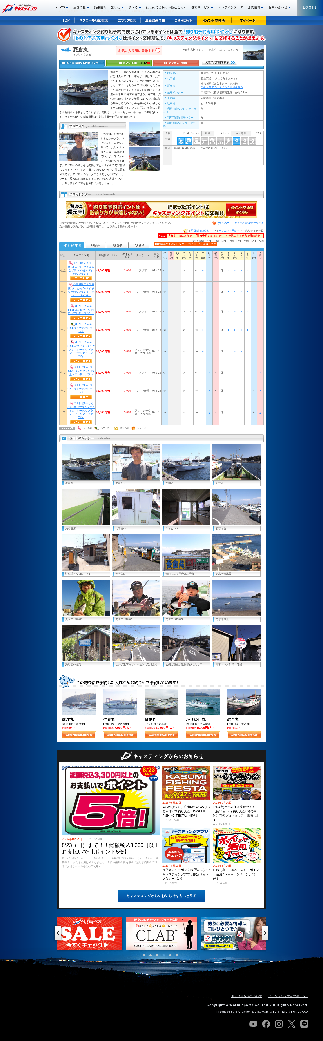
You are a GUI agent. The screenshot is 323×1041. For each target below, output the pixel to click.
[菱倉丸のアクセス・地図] (176, 63)
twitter (292, 1024)
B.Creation (243, 1011)
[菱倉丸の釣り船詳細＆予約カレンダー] (82, 63)
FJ (274, 1011)
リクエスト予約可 (229, 230)
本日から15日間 (71, 245)
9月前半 (95, 245)
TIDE (283, 1011)
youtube (253, 1024)
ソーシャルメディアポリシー (288, 996)
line (304, 1024)
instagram (279, 1024)
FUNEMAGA (299, 1011)
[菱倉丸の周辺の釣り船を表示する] (219, 62)
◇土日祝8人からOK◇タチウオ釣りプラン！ (81, 388)
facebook (266, 1024)
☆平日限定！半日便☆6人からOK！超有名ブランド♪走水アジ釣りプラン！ (81, 269)
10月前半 (138, 245)
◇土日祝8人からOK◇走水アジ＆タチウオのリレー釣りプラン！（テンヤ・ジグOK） (81, 410)
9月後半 (117, 245)
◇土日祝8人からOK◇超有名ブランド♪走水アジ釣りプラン (81, 370)
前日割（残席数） (201, 230)
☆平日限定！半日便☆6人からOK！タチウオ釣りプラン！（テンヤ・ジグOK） (81, 290)
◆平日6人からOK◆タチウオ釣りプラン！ (81, 327)
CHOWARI (262, 1011)
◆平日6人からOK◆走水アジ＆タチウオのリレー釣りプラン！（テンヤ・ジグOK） (81, 349)
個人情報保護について (246, 996)
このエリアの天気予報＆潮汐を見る (222, 87)
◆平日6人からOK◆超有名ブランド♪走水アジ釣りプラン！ (81, 309)
